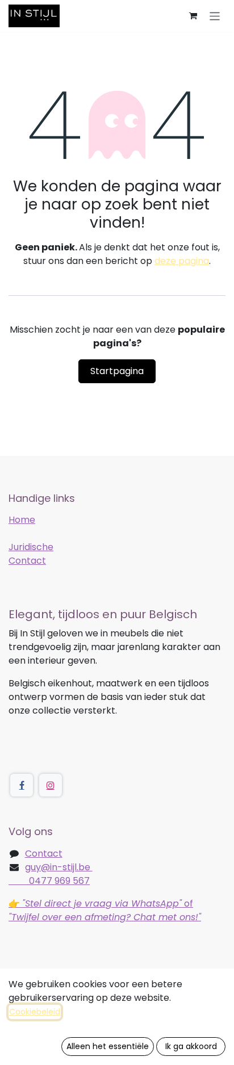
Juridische (31, 547)
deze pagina (181, 260)
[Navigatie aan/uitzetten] (215, 16)
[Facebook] (21, 785)
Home (22, 519)
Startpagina (117, 371)
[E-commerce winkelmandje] (193, 16)
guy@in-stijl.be (59, 867)
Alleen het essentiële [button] (107, 1046)
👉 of (105, 910)
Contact (27, 560)
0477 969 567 (49, 880)
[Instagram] (50, 785)
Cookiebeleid (34, 1011)
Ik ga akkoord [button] (191, 1046)
